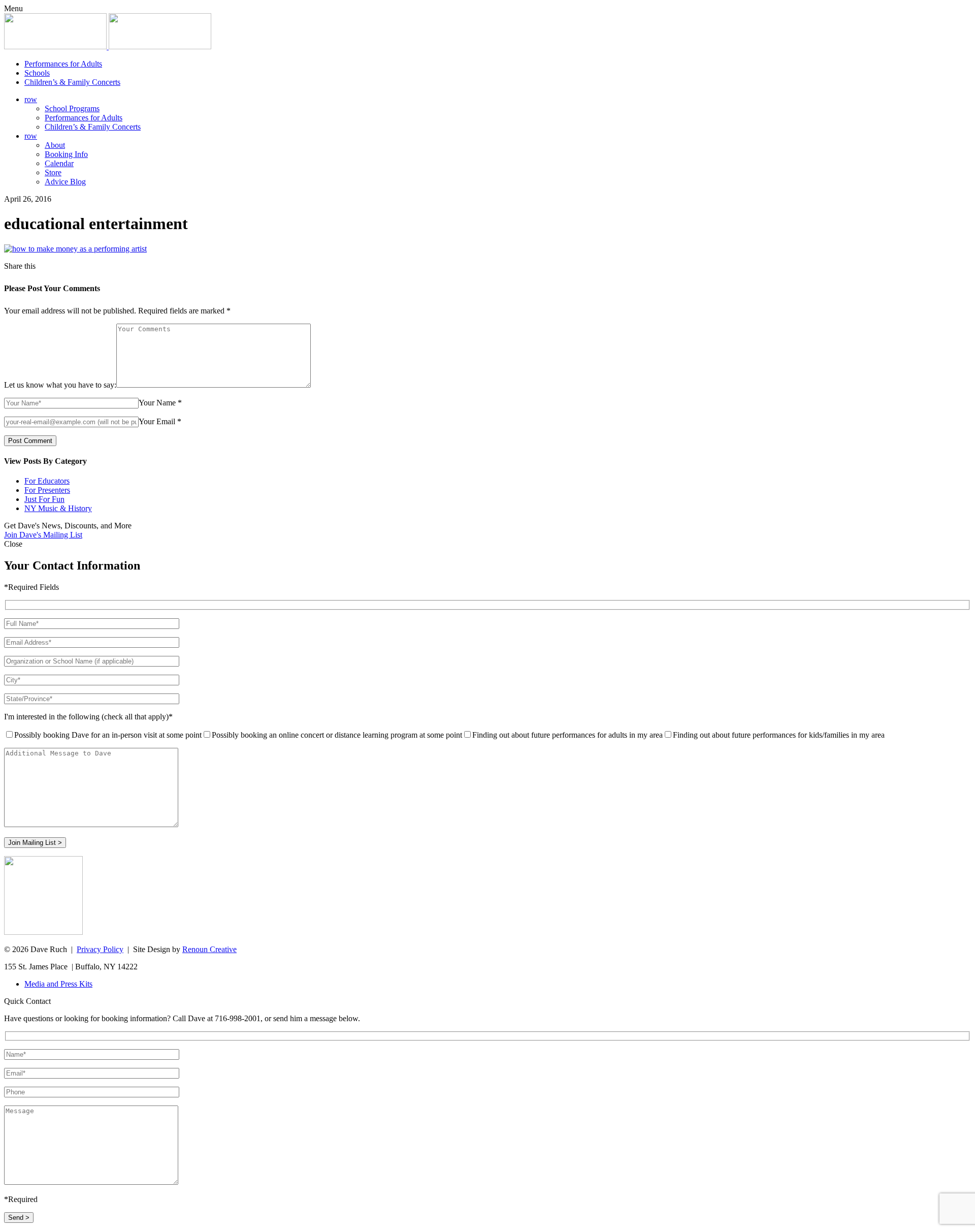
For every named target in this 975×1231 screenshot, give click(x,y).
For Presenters (47, 490)
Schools (37, 73)
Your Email (157, 421)
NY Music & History (58, 508)
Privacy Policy (100, 949)
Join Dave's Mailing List (43, 534)
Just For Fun (44, 499)
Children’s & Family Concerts (72, 82)
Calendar (59, 163)
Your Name (157, 402)
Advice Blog (65, 181)
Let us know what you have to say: (60, 385)
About (55, 145)
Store (53, 172)
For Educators (47, 481)
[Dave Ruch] (107, 46)
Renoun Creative (209, 949)
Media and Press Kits (58, 984)
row (30, 99)
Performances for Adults (63, 63)
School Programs (72, 108)
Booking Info (66, 154)
